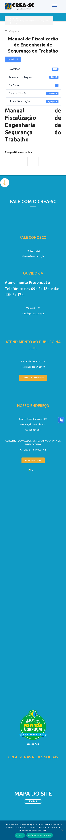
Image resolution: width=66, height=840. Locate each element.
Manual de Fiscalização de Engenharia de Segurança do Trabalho (33, 44)
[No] (62, 830)
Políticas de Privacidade (39, 835)
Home (23, 18)
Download (13, 59)
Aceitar (19, 835)
